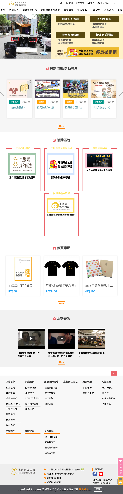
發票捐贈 (10, 414)
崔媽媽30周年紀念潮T (61, 285)
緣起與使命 (30, 388)
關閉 (98, 489)
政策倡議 (69, 10)
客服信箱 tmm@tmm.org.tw (60, 474)
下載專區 (106, 404)
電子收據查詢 (51, 437)
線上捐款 (10, 388)
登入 (92, 3)
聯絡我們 (29, 409)
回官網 (69, 3)
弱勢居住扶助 (51, 388)
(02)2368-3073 (54, 482)
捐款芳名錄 (50, 453)
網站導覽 (80, 3)
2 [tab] (59, 56)
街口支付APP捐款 (14, 404)
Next (119, 36)
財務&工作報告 (32, 398)
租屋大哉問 (107, 388)
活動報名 (95, 10)
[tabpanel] (61, 36)
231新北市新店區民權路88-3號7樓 (64, 469)
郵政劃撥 (10, 393)
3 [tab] (63, 56)
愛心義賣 (10, 425)
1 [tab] (56, 56)
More (61, 126)
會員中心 (104, 3)
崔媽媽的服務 (30, 10)
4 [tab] (67, 56)
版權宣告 (97, 480)
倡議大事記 (88, 393)
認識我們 (14, 10)
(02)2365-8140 (54, 478)
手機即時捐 (11, 409)
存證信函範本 (108, 398)
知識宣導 (82, 10)
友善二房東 (50, 393)
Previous (3, 36)
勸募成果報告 (31, 404)
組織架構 (29, 393)
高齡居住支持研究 (50, 10)
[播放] (31, 338)
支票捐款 (10, 419)
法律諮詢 (49, 398)
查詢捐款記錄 (51, 447)
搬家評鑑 (49, 404)
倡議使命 (87, 388)
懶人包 (105, 393)
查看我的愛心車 (52, 442)
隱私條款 (107, 480)
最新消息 (109, 10)
